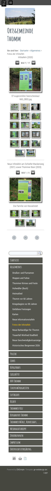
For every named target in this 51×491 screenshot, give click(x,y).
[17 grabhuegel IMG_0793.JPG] (31, 156)
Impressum (15, 442)
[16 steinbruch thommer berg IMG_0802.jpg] (20, 156)
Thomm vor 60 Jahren (22, 298)
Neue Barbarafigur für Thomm (25, 330)
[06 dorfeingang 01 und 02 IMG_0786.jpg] (36, 119)
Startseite (24, 50)
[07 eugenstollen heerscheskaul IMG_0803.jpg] (15, 128)
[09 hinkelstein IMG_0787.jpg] (36, 128)
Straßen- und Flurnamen (23, 272)
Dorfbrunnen (16, 435)
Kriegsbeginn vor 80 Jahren (24, 304)
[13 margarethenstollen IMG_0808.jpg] (15, 146)
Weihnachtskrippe (18, 429)
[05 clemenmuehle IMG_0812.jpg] (25, 119)
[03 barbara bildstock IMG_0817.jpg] (36, 110)
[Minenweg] (20, 225)
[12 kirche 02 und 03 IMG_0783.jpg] (36, 137)
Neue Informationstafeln (23, 319)
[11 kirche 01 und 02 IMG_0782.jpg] (25, 137)
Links (12, 361)
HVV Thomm (15, 381)
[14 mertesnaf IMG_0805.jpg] (25, 146)
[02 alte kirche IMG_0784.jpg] (25, 110)
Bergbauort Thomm (19, 415)
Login (46, 473)
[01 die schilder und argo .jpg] (15, 110)
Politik (13, 354)
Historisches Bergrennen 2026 (26, 345)
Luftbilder (14, 395)
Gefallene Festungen (21, 309)
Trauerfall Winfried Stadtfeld (25, 335)
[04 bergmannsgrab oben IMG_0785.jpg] (15, 119)
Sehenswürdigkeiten (19, 388)
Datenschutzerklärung (20, 449)
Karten (15, 314)
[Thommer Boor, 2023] (31, 225)
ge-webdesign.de (40, 469)
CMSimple (20, 469)
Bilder (13, 401)
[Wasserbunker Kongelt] (36, 216)
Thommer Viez (16, 408)
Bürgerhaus (15, 367)
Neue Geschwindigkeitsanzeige (26, 340)
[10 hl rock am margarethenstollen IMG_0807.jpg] (15, 137)
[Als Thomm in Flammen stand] (25, 216)
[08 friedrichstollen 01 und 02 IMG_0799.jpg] (25, 128)
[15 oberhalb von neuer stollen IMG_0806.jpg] (36, 146)
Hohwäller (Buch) (20, 288)
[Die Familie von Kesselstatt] (15, 216)
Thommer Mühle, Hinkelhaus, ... (25, 422)
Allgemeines (35, 50)
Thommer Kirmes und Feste (25, 283)
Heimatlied (17, 293)
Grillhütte (15, 374)
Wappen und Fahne (20, 278)
